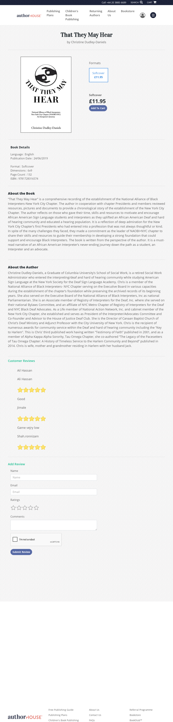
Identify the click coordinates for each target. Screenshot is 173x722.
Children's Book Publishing (72, 15)
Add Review (16, 464)
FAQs (92, 720)
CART (150, 2)
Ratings (15, 500)
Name (14, 471)
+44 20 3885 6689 (116, 2)
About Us (112, 13)
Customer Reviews (21, 361)
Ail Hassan (24, 370)
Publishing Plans (53, 13)
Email (13, 485)
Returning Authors (96, 13)
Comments (17, 516)
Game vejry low (28, 428)
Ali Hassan (24, 379)
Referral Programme (141, 709)
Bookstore (127, 11)
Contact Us (95, 715)
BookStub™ (136, 720)
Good (21, 399)
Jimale (21, 407)
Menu (154, 14)
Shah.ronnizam (28, 436)
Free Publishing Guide (60, 709)
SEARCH (135, 2)
